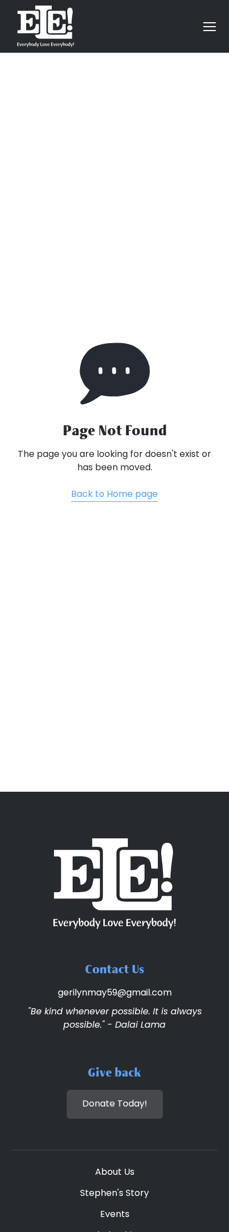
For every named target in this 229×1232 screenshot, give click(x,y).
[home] (43, 26)
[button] (205, 26)
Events (115, 1214)
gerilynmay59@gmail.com (115, 993)
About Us (115, 1172)
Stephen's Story (114, 1193)
